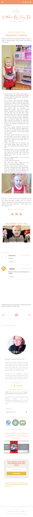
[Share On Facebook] (16, 214)
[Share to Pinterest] (21, 214)
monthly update (19, 209)
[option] (16, 234)
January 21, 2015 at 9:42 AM (25, 255)
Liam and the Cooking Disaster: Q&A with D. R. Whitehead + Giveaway (16, 435)
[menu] (2, 2)
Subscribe (16, 473)
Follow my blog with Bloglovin (9, 325)
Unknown (12, 269)
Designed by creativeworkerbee (16, 513)
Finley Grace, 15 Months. (16, 238)
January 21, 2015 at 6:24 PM (25, 268)
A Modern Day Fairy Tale (14, 511)
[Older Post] (29, 315)
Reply (11, 261)
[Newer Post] (4, 315)
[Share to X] (12, 214)
